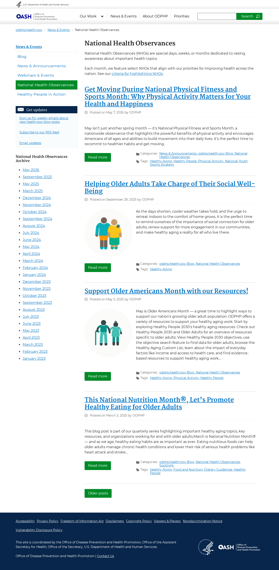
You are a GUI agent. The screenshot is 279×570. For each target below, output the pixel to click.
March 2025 (33, 191)
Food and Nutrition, (189, 470)
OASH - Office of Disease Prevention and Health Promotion (239, 547)
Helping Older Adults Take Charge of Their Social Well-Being (170, 188)
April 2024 (31, 254)
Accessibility (25, 521)
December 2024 (37, 198)
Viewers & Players (167, 521)
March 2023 (33, 345)
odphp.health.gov (29, 30)
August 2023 (34, 310)
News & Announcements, (178, 153)
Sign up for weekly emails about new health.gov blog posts (43, 120)
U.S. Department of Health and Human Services (45, 4)
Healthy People (211, 378)
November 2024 (37, 205)
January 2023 (34, 358)
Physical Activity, (211, 161)
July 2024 (31, 233)
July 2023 (31, 317)
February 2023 (35, 352)
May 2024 (31, 247)
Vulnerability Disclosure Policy (39, 530)
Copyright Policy (139, 521)
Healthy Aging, (162, 161)
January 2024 (34, 275)
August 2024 (34, 226)
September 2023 (37, 303)
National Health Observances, (218, 462)
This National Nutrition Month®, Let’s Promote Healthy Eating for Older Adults (159, 404)
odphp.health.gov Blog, (216, 153)
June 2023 (32, 324)
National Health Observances (218, 264)
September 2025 (37, 177)
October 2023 (34, 296)
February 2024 (35, 268)
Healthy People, (186, 161)
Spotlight (166, 465)
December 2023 (37, 282)
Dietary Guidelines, (219, 470)
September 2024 (37, 219)
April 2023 (31, 338)
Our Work (88, 16)
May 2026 (31, 170)
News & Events (124, 16)
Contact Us (105, 556)
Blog (21, 56)
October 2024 (35, 212)
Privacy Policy (47, 521)
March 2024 (33, 261)
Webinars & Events (35, 75)
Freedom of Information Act (82, 521)
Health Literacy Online (37, 16)
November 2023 (37, 289)
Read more (99, 157)
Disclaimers (115, 521)
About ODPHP (155, 16)
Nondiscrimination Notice (202, 521)
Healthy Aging (161, 269)
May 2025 (31, 184)
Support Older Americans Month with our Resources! (166, 291)
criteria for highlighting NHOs (137, 74)
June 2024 (32, 240)
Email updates (30, 143)
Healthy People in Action (41, 94)
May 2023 (31, 331)
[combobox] (216, 16)
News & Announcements (41, 66)
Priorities (181, 16)
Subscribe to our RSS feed (39, 132)
